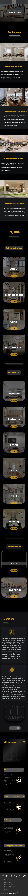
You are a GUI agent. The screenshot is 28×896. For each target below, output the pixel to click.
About (8, 2)
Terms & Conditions (10, 887)
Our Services (8, 882)
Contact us (7, 880)
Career (6, 889)
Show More (14, 276)
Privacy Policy (8, 884)
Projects (25, 2)
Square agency (11, 893)
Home (3, 2)
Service (19, 2)
